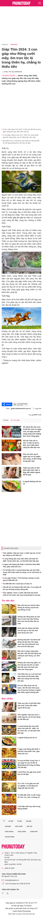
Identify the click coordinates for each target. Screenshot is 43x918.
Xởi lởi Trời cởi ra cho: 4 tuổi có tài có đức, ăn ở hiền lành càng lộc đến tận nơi (31, 444)
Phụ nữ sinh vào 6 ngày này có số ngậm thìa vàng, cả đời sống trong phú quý (32, 457)
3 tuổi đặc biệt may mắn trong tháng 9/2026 (29, 807)
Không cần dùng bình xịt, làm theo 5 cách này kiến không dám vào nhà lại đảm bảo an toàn (29, 620)
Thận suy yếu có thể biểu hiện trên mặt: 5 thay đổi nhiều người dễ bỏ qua (31, 471)
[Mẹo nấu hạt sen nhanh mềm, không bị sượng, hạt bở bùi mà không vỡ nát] (9, 609)
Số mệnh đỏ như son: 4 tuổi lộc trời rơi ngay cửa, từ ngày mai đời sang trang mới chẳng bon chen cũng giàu (32, 431)
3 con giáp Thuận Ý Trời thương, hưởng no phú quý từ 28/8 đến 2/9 (21, 579)
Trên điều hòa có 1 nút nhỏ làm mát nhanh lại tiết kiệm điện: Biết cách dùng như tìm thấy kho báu (29, 677)
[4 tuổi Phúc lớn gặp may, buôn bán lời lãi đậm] (9, 776)
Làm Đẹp (8, 826)
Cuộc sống (22, 831)
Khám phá (14, 44)
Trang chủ (5, 44)
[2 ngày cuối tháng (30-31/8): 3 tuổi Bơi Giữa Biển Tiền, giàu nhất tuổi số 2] (9, 753)
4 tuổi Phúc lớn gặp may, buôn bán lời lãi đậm (29, 773)
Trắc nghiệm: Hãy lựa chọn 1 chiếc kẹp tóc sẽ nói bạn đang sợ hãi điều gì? (21, 554)
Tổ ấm (19, 821)
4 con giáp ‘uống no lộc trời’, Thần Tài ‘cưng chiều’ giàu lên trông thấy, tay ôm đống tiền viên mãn (21, 136)
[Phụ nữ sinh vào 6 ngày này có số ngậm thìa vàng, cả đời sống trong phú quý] (11, 459)
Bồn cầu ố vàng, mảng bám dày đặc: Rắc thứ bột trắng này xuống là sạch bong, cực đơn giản (29, 654)
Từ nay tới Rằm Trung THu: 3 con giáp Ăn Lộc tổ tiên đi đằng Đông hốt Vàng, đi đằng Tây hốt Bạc (29, 764)
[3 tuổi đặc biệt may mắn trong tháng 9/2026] (9, 810)
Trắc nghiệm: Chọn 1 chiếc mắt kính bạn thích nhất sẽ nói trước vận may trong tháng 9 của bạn (21, 594)
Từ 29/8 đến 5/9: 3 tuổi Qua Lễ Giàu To (17, 584)
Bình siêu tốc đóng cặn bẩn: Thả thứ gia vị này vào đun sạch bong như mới (28, 630)
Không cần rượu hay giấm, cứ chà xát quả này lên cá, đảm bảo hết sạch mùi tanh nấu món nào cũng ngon (29, 666)
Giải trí (29, 826)
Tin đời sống (9, 837)
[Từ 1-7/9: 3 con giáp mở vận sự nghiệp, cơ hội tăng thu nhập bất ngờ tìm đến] (9, 787)
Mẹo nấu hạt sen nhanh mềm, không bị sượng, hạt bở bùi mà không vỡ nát (29, 607)
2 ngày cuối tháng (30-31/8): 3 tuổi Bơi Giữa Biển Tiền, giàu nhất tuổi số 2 (21, 565)
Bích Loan (37, 415)
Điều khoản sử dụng (14, 914)
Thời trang (9, 831)
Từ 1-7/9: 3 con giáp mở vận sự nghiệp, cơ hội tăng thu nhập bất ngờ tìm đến (28, 786)
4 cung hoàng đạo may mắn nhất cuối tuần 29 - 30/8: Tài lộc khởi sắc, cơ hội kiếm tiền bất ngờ (21, 560)
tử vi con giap (15, 420)
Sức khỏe (18, 826)
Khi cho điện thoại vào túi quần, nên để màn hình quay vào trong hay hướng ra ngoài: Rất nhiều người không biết (29, 689)
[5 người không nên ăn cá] (11, 486)
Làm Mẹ (28, 821)
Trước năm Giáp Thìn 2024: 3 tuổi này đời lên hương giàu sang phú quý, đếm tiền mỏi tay (22, 130)
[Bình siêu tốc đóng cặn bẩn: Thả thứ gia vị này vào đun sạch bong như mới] (9, 632)
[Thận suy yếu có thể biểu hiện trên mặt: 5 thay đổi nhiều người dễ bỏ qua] (11, 472)
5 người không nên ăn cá (32, 483)
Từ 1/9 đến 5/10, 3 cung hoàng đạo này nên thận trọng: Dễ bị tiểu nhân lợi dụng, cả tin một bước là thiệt (22, 572)
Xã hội (10, 821)
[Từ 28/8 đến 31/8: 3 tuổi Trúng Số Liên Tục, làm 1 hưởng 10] (9, 799)
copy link (38, 408)
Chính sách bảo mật (28, 914)
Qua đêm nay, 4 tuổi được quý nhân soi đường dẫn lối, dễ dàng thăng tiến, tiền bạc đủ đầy (21, 142)
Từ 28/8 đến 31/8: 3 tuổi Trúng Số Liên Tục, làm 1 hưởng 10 (29, 796)
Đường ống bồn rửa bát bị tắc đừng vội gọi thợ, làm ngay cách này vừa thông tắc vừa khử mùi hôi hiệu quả (29, 643)
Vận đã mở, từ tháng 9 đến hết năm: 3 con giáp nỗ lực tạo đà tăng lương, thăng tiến (22, 588)
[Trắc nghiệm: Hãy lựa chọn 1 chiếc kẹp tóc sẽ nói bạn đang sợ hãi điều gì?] (9, 718)
